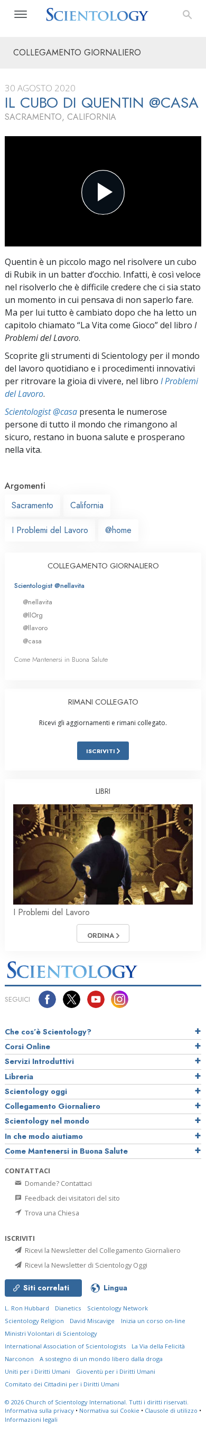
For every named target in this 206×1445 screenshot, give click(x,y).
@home (118, 530)
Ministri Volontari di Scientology (51, 1333)
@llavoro (35, 628)
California (87, 505)
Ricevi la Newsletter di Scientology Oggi (85, 1265)
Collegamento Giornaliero (52, 1106)
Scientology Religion (34, 1321)
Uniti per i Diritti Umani (37, 1371)
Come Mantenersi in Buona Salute (61, 659)
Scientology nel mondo (47, 1121)
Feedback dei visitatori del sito (71, 1198)
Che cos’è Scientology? (48, 1031)
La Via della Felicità (158, 1346)
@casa (32, 641)
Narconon (19, 1359)
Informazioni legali (31, 1419)
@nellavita (37, 602)
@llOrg (33, 615)
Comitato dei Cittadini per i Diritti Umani (62, 1384)
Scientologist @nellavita (49, 586)
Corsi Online (27, 1046)
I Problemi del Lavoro (50, 530)
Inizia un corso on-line (153, 1321)
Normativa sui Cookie (109, 1410)
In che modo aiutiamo (44, 1136)
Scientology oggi (36, 1091)
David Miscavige (92, 1321)
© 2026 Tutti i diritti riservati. (97, 1402)
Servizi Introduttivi (39, 1061)
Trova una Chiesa (51, 1213)
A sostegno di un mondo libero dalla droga (101, 1359)
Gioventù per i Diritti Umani (115, 1371)
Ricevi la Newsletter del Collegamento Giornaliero (102, 1250)
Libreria (19, 1076)
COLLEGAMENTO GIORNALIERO (103, 565)
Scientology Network (117, 1308)
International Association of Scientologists (65, 1346)
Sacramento (32, 505)
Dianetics (68, 1308)
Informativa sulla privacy (39, 1410)
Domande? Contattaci (57, 1183)
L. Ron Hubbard (27, 1308)
